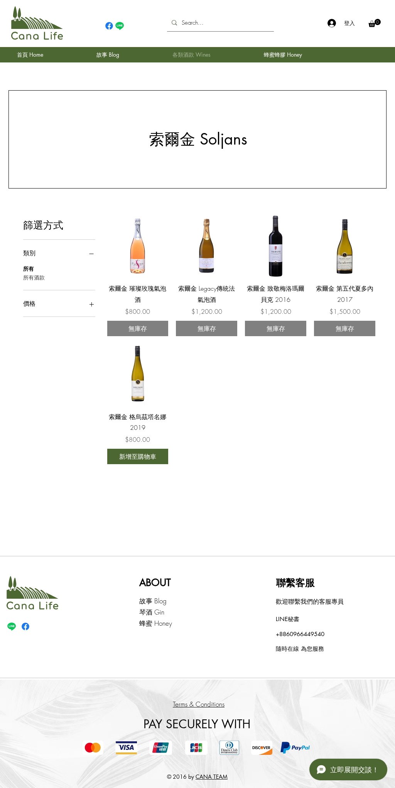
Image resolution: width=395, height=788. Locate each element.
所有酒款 (34, 277)
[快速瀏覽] (138, 246)
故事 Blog (153, 600)
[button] (374, 23)
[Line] (120, 26)
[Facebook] (109, 26)
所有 (28, 268)
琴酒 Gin (151, 612)
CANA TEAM (212, 776)
